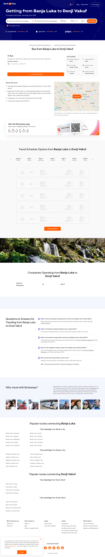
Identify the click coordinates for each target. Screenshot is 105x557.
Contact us (10, 526)
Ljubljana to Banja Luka (37, 463)
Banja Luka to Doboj (36, 445)
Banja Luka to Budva (36, 436)
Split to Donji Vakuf (11, 505)
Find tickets (91, 21)
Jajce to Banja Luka (11, 466)
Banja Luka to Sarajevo (12, 433)
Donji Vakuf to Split (11, 487)
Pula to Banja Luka (35, 457)
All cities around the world (68, 528)
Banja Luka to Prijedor (36, 442)
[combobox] (19, 21)
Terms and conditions (50, 526)
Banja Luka (32, 45)
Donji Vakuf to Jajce (12, 484)
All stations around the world (69, 533)
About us (27, 523)
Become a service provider (90, 526)
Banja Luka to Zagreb (12, 436)
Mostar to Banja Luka (12, 463)
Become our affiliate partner (90, 528)
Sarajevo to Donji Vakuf (13, 511)
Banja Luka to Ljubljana (13, 445)
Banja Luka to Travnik (36, 439)
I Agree (22, 552)
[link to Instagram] (53, 547)
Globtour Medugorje (20, 284)
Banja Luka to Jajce (36, 433)
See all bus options (37, 74)
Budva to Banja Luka (36, 466)
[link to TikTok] (58, 547)
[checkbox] (7, 25)
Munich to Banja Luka (36, 460)
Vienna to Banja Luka (36, 454)
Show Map (77, 96)
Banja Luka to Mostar (12, 442)
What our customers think (31, 528)
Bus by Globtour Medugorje (85, 340)
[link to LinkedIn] (49, 547)
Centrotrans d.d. (89, 73)
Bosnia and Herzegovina (43, 45)
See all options (52, 229)
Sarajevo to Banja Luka (12, 454)
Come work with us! (88, 523)
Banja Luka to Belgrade (13, 439)
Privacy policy (48, 523)
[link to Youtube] (62, 547)
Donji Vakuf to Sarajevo (13, 490)
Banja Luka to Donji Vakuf (13, 508)
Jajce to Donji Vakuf (12, 502)
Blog (26, 526)
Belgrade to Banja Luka (13, 460)
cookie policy (12, 546)
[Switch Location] (32, 21)
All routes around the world (69, 526)
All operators (65, 523)
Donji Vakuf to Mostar (12, 493)
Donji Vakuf (57, 45)
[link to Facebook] (45, 547)
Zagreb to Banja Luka (12, 457)
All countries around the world (70, 530)
